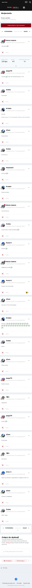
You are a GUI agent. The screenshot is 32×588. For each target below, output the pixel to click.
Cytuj (7, 52)
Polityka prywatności (8, 583)
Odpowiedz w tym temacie (16, 25)
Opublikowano (15, 42)
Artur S (8, 472)
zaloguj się (9, 542)
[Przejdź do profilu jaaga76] (3, 72)
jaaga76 (9, 71)
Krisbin (8, 108)
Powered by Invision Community (16, 585)
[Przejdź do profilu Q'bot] (3, 131)
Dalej (26, 31)
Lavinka (7, 18)
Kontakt (19, 583)
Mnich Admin (11, 40)
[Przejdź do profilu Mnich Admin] (3, 41)
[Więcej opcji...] (29, 42)
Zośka (8, 90)
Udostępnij (8, 560)
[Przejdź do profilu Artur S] (3, 473)
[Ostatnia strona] (29, 31)
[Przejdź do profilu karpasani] (3, 169)
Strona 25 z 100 (18, 32)
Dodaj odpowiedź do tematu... (14, 551)
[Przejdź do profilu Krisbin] (3, 109)
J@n (7, 397)
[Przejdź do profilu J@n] (3, 398)
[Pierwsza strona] (2, 31)
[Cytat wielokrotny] (2, 52)
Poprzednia (8, 31)
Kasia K (9, 243)
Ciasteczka (26, 583)
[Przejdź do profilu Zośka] (3, 91)
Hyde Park (13, 19)
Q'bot (8, 130)
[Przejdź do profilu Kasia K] (3, 244)
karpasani (9, 167)
